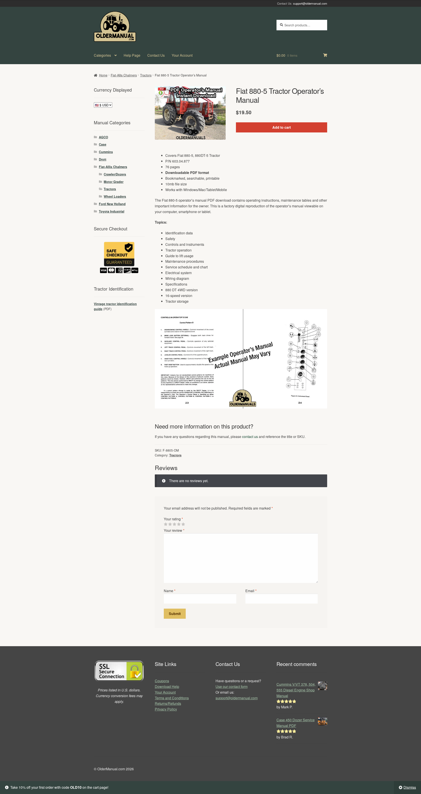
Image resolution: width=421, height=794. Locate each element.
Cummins (106, 152)
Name (169, 590)
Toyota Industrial (111, 211)
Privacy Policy (166, 709)
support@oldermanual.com (310, 3)
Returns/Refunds (168, 703)
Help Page (132, 55)
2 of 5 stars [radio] (170, 524)
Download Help (167, 686)
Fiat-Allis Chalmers (124, 75)
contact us (250, 436)
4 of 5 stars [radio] (178, 524)
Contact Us (156, 55)
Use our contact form (232, 686)
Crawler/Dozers (115, 174)
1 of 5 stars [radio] (165, 524)
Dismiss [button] (409, 787)
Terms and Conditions (172, 697)
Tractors (146, 75)
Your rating (173, 518)
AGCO (103, 137)
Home (103, 75)
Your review (174, 530)
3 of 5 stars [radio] (174, 524)
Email (251, 590)
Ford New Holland (112, 204)
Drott (102, 159)
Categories (102, 55)
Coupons (162, 680)
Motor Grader (113, 181)
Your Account (182, 55)
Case (102, 144)
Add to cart (281, 127)
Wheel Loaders (115, 196)
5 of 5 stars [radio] (183, 524)
